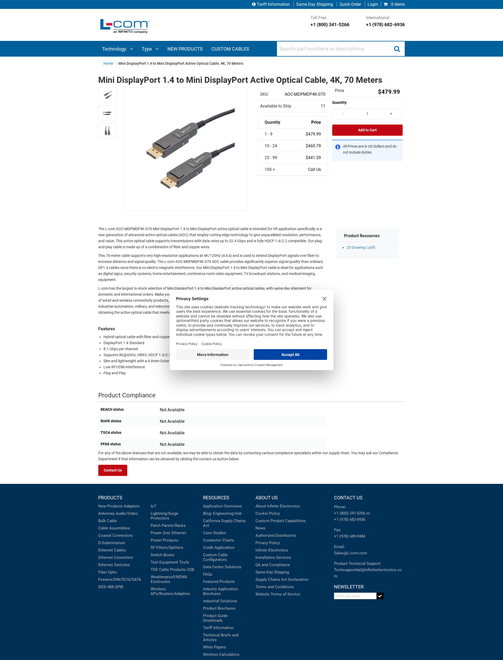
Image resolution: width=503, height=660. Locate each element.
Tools (184, 562)
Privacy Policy (267, 542)
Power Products (164, 540)
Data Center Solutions (222, 567)
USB (190, 569)
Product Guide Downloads (215, 618)
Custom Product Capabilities (280, 520)
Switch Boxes (162, 555)
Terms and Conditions (274, 587)
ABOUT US (266, 497)
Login (373, 4)
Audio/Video (127, 513)
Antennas (106, 513)
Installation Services (273, 557)
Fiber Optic (107, 572)
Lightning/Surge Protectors (164, 516)
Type (147, 49)
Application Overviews (222, 506)
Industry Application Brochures (220, 591)
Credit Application (218, 547)
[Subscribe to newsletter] (380, 596)
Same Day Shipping (314, 4)
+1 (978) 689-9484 (349, 536)
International (385, 21)
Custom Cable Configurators (215, 557)
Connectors (122, 535)
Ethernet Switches (114, 564)
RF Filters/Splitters (167, 547)
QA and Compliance (272, 564)
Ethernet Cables (112, 550)
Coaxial (104, 535)
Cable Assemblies (114, 528)
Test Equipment (164, 562)
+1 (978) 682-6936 (349, 519)
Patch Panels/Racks (168, 525)
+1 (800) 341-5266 (349, 513)
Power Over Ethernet (168, 533)
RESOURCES (216, 497)
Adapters (132, 506)
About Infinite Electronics (277, 506)
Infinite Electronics (271, 550)
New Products (110, 506)
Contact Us (113, 470)
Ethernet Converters (115, 557)
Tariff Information (273, 4)
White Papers (214, 647)
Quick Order (350, 4)
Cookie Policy (267, 513)
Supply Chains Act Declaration (281, 579)
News (260, 528)
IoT (153, 506)
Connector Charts (218, 540)
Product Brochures (219, 608)
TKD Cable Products (168, 569)
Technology (114, 49)
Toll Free (329, 21)
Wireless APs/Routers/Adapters (170, 591)
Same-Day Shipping (272, 572)
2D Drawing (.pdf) (361, 247)
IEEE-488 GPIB (110, 587)
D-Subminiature (111, 542)
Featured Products (219, 581)
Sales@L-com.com (350, 553)
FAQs (207, 574)
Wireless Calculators (221, 654)
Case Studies (214, 533)
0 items (397, 4)
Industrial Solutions (220, 601)
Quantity (339, 102)
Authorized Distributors (275, 535)
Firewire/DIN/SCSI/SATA (119, 579)
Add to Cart (367, 130)
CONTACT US (348, 497)
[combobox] (341, 48)
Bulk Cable (107, 520)
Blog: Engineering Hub (222, 513)
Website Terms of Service (277, 594)
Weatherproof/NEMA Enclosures (169, 579)
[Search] (397, 49)
